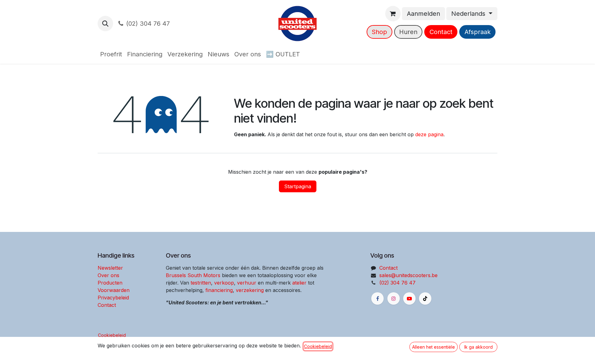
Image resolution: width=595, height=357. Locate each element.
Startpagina (297, 186)
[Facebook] (377, 298)
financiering (219, 290)
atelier (299, 283)
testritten (201, 283)
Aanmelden (423, 13)
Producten (110, 283)
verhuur (246, 283)
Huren (408, 32)
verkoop (224, 283)
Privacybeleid (113, 297)
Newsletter (110, 268)
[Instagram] (393, 298)
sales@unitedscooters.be (408, 275)
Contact (441, 32)
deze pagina (429, 134)
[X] (425, 298)
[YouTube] (409, 298)
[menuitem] (111, 54)
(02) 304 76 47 (148, 23)
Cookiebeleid (112, 335)
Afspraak (478, 32)
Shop (379, 32)
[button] (105, 23)
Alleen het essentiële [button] (433, 347)
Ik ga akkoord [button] (478, 347)
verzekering (250, 290)
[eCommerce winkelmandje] (393, 13)
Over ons (108, 275)
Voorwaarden (114, 290)
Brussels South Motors (193, 275)
